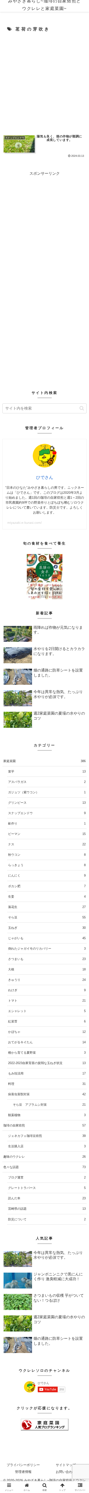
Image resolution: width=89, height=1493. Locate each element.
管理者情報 (23, 1472)
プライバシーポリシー (23, 1465)
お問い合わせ (66, 1472)
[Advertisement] (44, 82)
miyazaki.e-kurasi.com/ (24, 522)
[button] (82, 408)
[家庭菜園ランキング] (44, 1424)
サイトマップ (66, 1465)
